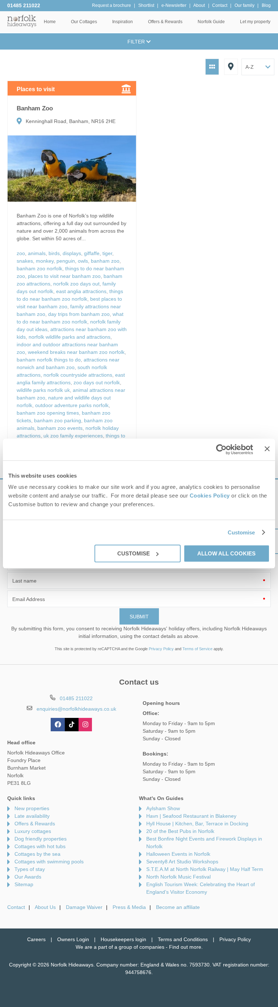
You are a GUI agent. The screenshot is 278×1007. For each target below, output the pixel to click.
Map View (231, 67)
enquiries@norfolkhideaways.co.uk (76, 709)
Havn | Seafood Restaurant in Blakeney (191, 816)
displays (72, 253)
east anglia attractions (81, 291)
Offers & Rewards (34, 823)
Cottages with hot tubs (40, 846)
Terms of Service (197, 649)
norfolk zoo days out (76, 284)
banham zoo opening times (48, 413)
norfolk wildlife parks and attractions (69, 337)
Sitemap (23, 884)
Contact (16, 907)
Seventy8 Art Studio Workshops (182, 861)
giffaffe (92, 253)
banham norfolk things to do (49, 360)
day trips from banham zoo (79, 314)
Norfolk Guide (211, 21)
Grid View (212, 67)
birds (54, 253)
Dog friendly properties (40, 839)
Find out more (185, 947)
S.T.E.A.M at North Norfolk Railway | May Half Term (204, 869)
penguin (65, 261)
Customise (241, 532)
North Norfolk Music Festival (178, 877)
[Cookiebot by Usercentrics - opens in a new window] (221, 449)
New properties (31, 808)
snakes (25, 261)
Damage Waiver (84, 907)
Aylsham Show (163, 808)
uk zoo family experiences (73, 436)
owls (83, 261)
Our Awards (27, 877)
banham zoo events (60, 428)
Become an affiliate (178, 907)
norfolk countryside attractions (77, 375)
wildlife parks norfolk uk (43, 390)
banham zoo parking (57, 420)
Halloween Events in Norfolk (178, 854)
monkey (45, 261)
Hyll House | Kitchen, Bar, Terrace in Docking (197, 823)
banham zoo (105, 261)
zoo (21, 253)
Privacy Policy (161, 649)
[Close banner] (267, 448)
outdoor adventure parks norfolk (72, 405)
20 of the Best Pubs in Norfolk (180, 831)
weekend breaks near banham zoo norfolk (76, 352)
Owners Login (73, 939)
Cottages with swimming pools (49, 861)
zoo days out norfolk (96, 382)
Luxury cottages (32, 831)
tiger (107, 253)
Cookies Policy (210, 495)
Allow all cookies (226, 553)
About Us (45, 907)
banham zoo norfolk (39, 268)
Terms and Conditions (183, 939)
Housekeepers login (123, 939)
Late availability (32, 816)
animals (37, 253)
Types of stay (29, 869)
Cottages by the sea (37, 854)
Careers (36, 939)
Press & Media (129, 907)
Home (50, 21)
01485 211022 (23, 5)
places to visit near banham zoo (64, 276)
